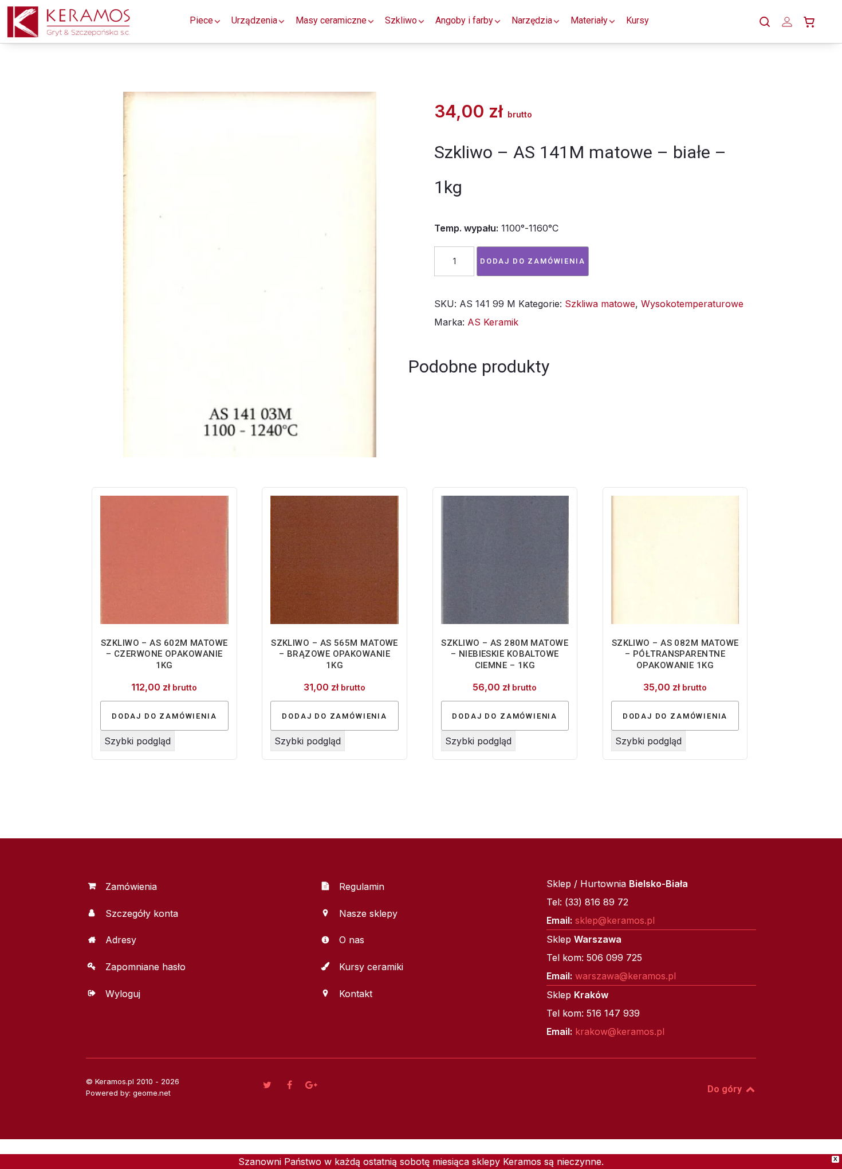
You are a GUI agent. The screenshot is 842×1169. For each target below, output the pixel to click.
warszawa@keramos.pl (625, 976)
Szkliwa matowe (600, 303)
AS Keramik (492, 322)
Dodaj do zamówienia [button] (164, 716)
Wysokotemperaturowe (692, 303)
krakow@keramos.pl (619, 1031)
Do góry (725, 1089)
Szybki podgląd (137, 741)
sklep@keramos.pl (615, 920)
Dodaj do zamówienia (532, 261)
